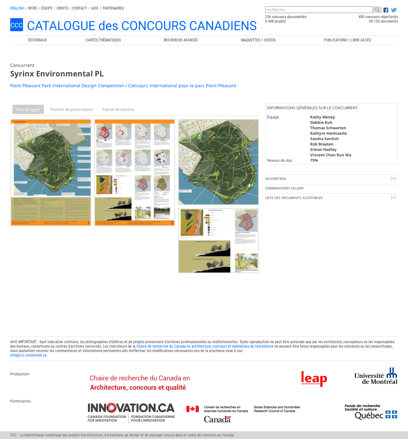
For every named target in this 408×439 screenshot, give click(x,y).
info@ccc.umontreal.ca (28, 355)
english (17, 8)
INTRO (32, 8)
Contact (79, 8)
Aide (94, 8)
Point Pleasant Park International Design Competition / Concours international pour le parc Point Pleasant (123, 85)
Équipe (47, 8)
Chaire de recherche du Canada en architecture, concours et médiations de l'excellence (204, 346)
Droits (62, 8)
